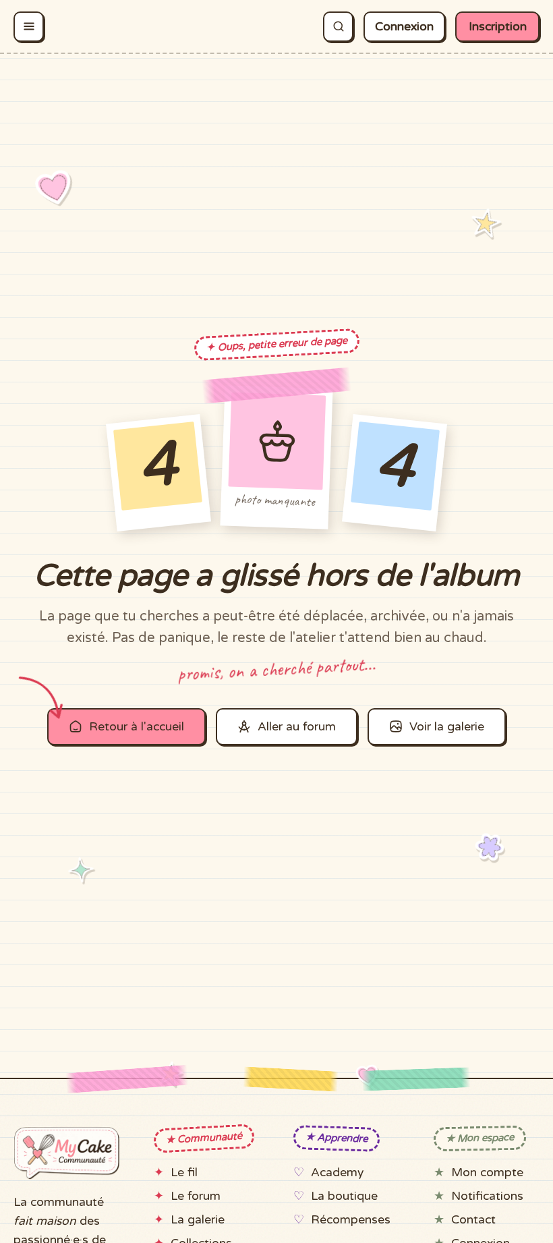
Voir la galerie (446, 727)
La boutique (344, 1196)
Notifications (487, 1196)
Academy (337, 1172)
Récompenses (350, 1220)
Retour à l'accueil (136, 727)
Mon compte (487, 1172)
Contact (473, 1220)
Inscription (498, 27)
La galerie (198, 1220)
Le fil (184, 1172)
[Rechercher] (338, 26)
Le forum (196, 1196)
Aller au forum (297, 727)
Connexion (404, 27)
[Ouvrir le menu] (28, 26)
